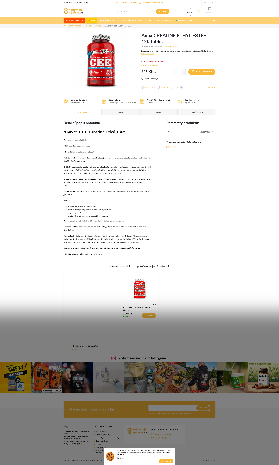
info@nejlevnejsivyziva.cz (164, 434)
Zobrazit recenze (77, 349)
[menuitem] (74, 20)
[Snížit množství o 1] (183, 73)
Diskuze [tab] (158, 112)
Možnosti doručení (151, 65)
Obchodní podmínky (82, 3)
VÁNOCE (172, 147)
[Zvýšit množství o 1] (183, 70)
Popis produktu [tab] (82, 112)
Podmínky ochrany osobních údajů (108, 438)
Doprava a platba (102, 441)
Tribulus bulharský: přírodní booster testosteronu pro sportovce (76, 438)
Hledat (162, 11)
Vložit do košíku (204, 72)
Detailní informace (147, 54)
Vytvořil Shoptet (210, 461)
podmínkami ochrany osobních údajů (181, 413)
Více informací (122, 455)
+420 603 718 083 (161, 438)
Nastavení (120, 458)
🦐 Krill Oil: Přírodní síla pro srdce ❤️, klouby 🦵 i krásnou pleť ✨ (76, 443)
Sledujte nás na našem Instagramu (143, 358)
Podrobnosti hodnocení (171, 47)
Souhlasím (167, 461)
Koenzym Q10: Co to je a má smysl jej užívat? (76, 433)
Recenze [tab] (120, 112)
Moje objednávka (101, 447)
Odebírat (203, 408)
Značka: (211, 87)
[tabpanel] (139, 297)
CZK (209, 3)
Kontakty (99, 444)
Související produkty (195, 112)
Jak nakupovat (68, 3)
